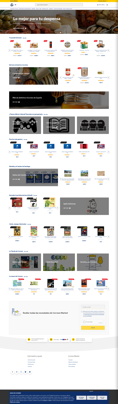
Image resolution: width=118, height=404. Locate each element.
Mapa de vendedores (73, 362)
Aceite (37, 8)
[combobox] (59, 4)
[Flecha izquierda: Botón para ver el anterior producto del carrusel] (9, 50)
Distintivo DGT (45, 8)
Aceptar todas (102, 398)
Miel (40, 8)
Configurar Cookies (92, 398)
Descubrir (70, 359)
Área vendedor (71, 366)
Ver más (24, 37)
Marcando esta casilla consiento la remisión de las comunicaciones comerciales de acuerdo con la (94, 314)
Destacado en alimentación (25, 8)
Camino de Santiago (58, 8)
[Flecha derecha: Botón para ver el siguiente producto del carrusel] (108, 50)
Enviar (93, 327)
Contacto (30, 366)
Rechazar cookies (81, 398)
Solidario (51, 8)
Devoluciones (31, 364)
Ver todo (46, 114)
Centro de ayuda (31, 359)
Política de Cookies (15, 402)
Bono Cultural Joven (67, 8)
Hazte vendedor (72, 364)
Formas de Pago (31, 362)
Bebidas (33, 8)
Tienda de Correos (14, 8)
